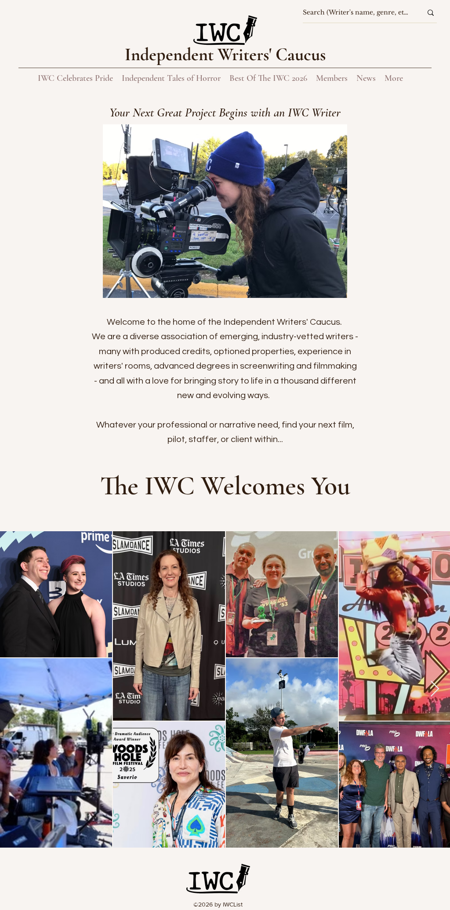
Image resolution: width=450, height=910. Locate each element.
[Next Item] (435, 689)
